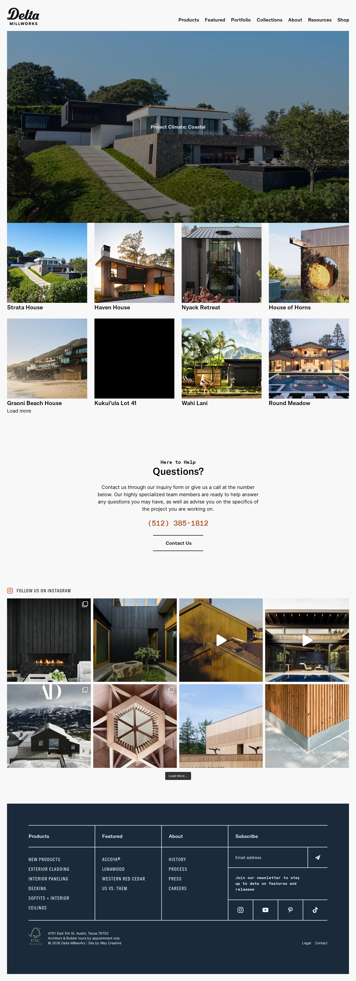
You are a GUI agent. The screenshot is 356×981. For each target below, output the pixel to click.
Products (188, 20)
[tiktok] (315, 910)
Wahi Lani (195, 403)
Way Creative (110, 943)
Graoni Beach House (34, 403)
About (295, 20)
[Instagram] (240, 910)
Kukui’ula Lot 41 (115, 403)
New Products (45, 859)
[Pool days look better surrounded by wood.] (307, 640)
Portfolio (241, 20)
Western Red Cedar (123, 878)
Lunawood (113, 869)
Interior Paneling (48, 878)
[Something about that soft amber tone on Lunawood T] (307, 726)
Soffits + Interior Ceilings (49, 903)
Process (178, 869)
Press (175, 878)
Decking (37, 888)
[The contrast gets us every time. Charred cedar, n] (221, 640)
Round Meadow (289, 403)
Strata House (25, 307)
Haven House (112, 307)
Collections (269, 20)
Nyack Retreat (201, 307)
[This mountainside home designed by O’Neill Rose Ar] (49, 726)
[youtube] (265, 910)
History (177, 859)
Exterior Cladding (49, 869)
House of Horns (290, 307)
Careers (178, 888)
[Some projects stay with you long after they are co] (221, 726)
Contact (321, 943)
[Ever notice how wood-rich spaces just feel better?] (135, 640)
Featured (215, 20)
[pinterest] (290, 910)
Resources (320, 20)
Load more (19, 411)
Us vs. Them (114, 888)
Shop (343, 20)
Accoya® (111, 859)
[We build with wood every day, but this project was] (135, 726)
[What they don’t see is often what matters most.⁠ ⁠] (49, 640)
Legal (306, 943)
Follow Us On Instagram (44, 590)
